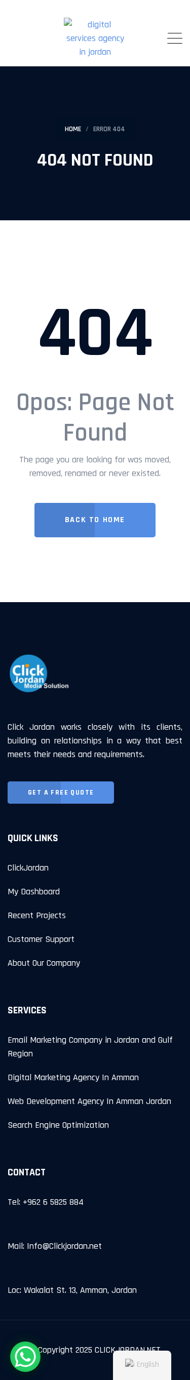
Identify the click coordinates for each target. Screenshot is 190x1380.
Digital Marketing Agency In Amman (73, 1077)
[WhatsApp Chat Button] (25, 1357)
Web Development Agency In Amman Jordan (89, 1101)
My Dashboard (34, 891)
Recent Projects (37, 915)
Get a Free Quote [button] (61, 792)
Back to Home (95, 520)
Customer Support (41, 939)
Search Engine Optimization (58, 1125)
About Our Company (44, 963)
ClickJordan (28, 868)
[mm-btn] (174, 38)
